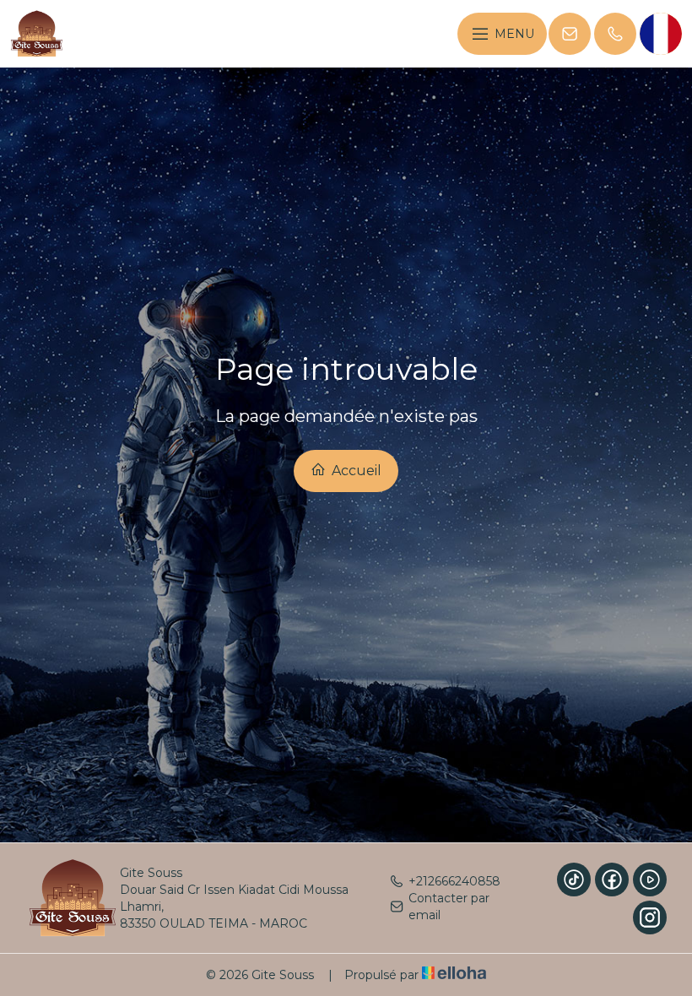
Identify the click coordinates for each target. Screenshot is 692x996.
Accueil (354, 471)
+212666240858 (454, 881)
